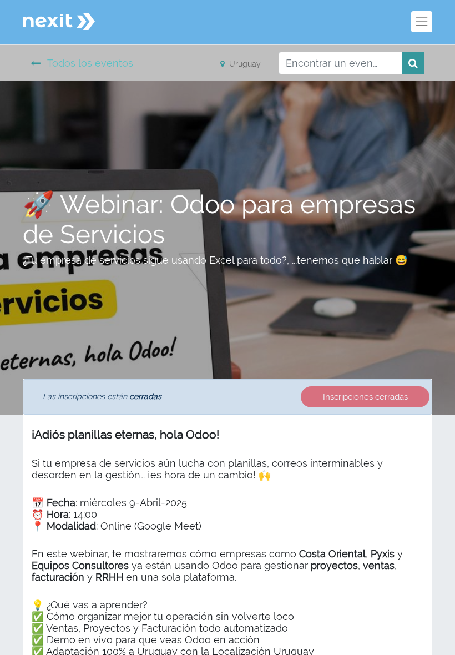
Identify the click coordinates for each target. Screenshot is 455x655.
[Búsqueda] (413, 63)
